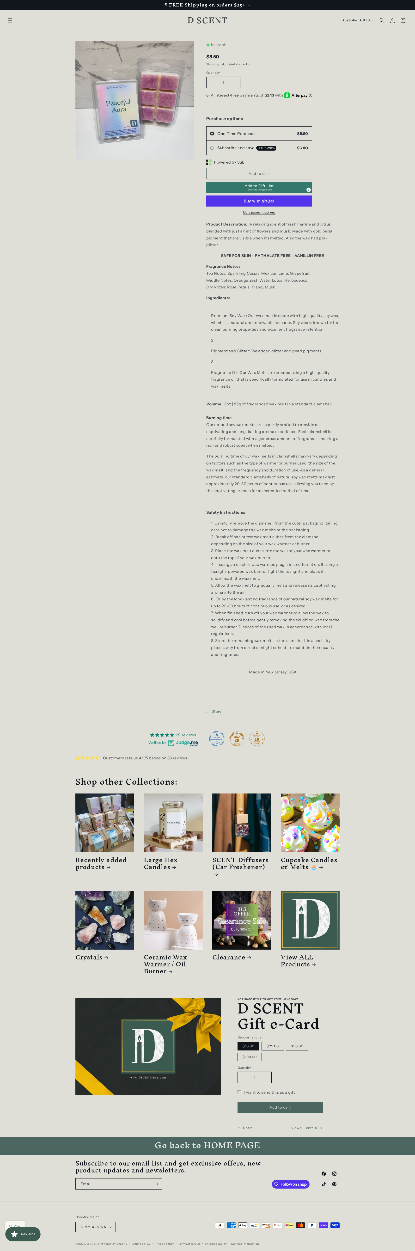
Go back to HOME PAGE (207, 1145)
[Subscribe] (156, 1184)
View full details (304, 1128)
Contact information (245, 1243)
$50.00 (297, 1046)
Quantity (213, 72)
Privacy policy (164, 1243)
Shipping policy (216, 1243)
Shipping (212, 64)
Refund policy (141, 1243)
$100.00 (250, 1057)
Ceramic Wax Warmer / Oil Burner (165, 964)
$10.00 (248, 1046)
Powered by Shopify (113, 1243)
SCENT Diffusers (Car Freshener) (240, 865)
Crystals (89, 957)
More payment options (259, 212)
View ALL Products (297, 961)
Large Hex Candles (161, 863)
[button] (10, 20)
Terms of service (189, 1243)
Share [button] (216, 711)
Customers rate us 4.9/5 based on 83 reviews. (145, 758)
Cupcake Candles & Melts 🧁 (309, 863)
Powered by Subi (230, 162)
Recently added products (101, 863)
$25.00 (273, 1046)
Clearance (228, 957)
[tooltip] (308, 190)
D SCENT (93, 1243)
